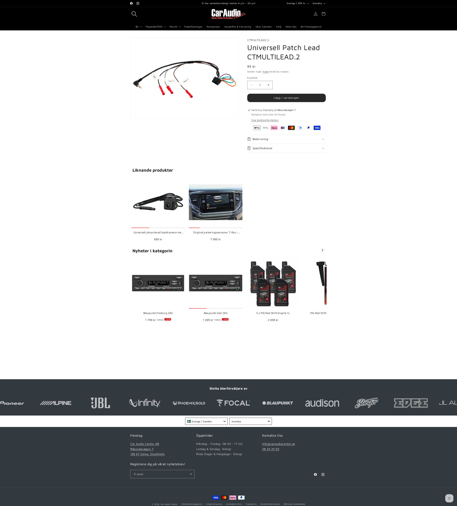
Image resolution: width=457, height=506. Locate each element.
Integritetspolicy (214, 504)
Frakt (266, 71)
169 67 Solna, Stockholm (147, 454)
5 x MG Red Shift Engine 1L (273, 313)
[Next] (322, 250)
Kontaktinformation (270, 504)
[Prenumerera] (190, 474)
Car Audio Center (168, 504)
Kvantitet (252, 77)
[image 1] (158, 202)
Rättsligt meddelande (294, 504)
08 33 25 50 (270, 449)
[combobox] (206, 421)
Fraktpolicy (251, 504)
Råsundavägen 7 (141, 449)
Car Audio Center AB (144, 443)
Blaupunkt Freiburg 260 (158, 313)
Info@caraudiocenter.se (278, 443)
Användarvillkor (234, 504)
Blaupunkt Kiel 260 (215, 313)
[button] (134, 14)
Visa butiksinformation (264, 120)
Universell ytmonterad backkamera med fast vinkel (158, 232)
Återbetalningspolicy (192, 504)
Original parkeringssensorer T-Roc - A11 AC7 (215, 232)
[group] (158, 209)
